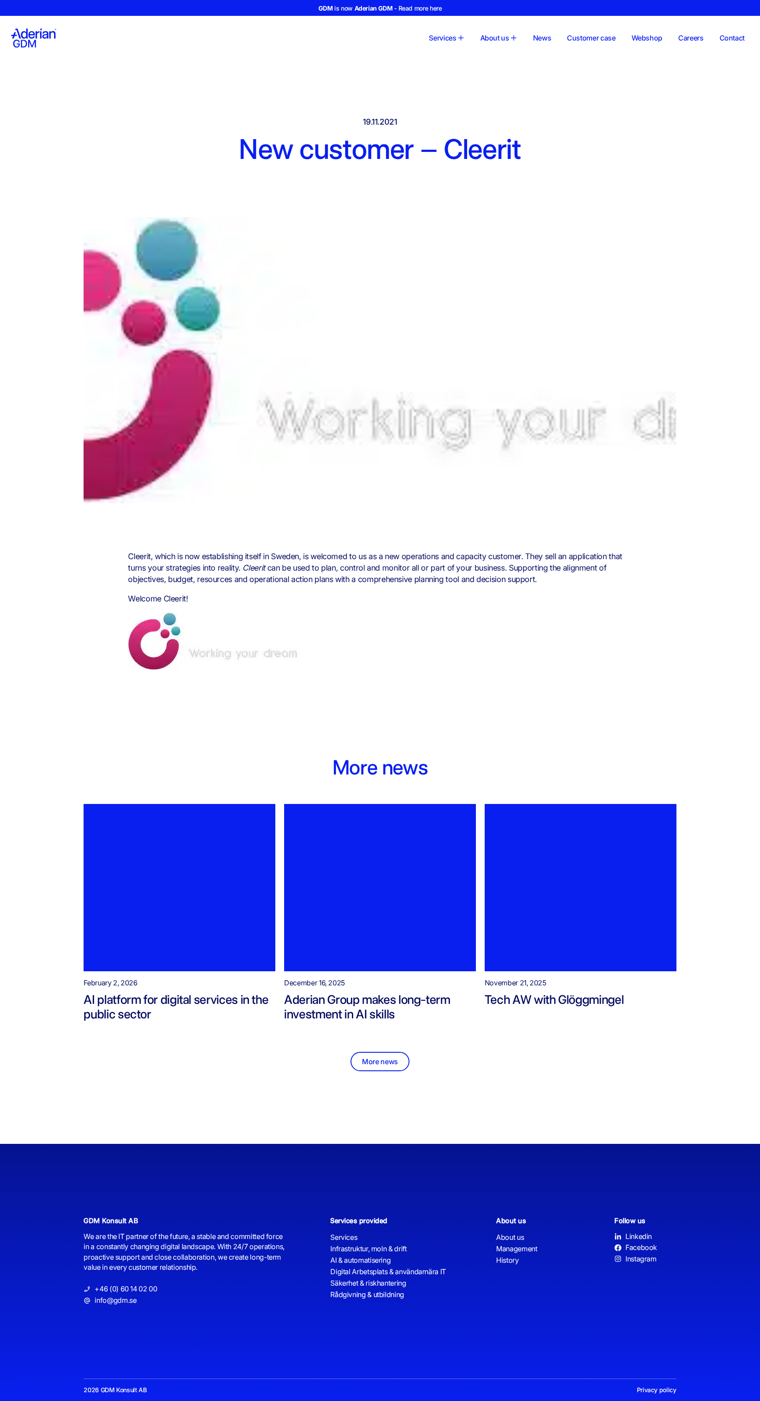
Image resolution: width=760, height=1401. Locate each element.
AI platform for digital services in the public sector (176, 1007)
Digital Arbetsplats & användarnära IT (388, 1271)
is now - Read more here (380, 8)
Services (343, 1237)
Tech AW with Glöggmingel (554, 999)
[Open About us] (513, 38)
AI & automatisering (360, 1260)
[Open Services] (460, 38)
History (507, 1260)
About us (510, 1237)
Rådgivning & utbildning (367, 1294)
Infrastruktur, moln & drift (368, 1248)
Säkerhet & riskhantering (368, 1283)
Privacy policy (656, 1390)
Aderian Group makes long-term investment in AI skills (367, 1007)
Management (516, 1248)
